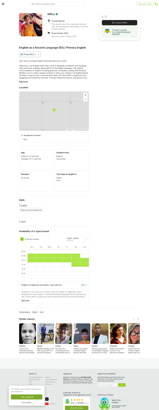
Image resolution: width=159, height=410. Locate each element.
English (24, 205)
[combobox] (57, 4)
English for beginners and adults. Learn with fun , (42, 285)
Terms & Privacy (50, 382)
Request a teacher (34, 379)
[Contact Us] (156, 3)
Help (30, 382)
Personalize (27, 402)
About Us (48, 377)
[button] (106, 16)
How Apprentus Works (36, 377)
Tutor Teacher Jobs (51, 379)
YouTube (52, 404)
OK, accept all (27, 397)
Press (30, 384)
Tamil (23, 221)
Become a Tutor (145, 4)
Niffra (51, 14)
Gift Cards (48, 384)
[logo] (18, 4)
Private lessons (24, 312)
